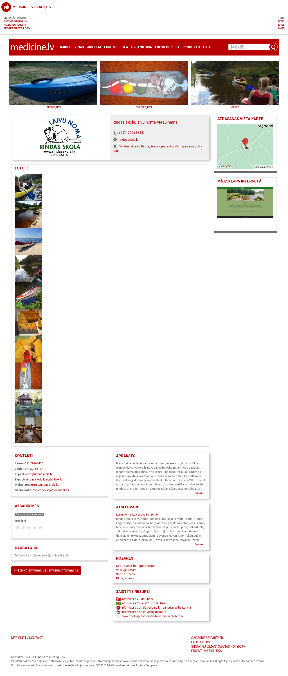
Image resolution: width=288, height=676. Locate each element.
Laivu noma (123, 514)
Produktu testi (196, 47)
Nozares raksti (15, 24)
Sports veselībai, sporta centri (135, 565)
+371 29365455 (131, 133)
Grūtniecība (141, 47)
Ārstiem (94, 47)
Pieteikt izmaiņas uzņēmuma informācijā (46, 570)
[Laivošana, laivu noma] (28, 187)
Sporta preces (125, 574)
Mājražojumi (144, 107)
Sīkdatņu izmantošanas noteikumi (218, 646)
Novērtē (20, 520)
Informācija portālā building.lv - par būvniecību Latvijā (156, 607)
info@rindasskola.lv (39, 474)
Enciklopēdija (167, 47)
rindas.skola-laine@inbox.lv (44, 479)
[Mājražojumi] (28, 321)
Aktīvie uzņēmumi (15, 21)
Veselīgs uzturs (126, 570)
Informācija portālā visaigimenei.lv (143, 612)
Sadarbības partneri (207, 638)
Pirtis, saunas (125, 578)
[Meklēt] (273, 47)
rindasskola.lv (128, 140)
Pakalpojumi (53, 107)
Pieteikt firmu (202, 642)
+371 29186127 (33, 468)
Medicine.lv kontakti (27, 638)
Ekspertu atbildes (17, 28)
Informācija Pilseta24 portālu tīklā (143, 603)
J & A (124, 47)
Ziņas (79, 47)
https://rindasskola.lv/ (44, 484)
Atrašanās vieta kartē (240, 119)
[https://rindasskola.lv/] (245, 207)
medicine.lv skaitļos (32, 7)
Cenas (235, 107)
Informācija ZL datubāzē (137, 599)
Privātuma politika (206, 651)
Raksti (65, 47)
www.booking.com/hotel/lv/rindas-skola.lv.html (152, 616)
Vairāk (199, 493)
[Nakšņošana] (28, 402)
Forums (110, 47)
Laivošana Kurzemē (145, 514)
